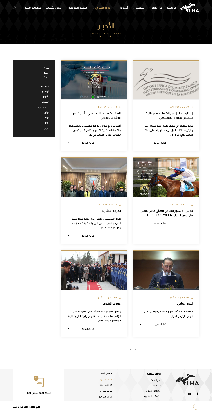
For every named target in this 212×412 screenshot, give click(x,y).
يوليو (46, 112)
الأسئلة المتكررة (152, 396)
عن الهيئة (156, 380)
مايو (47, 122)
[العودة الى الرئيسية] (189, 7)
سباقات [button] (139, 7)
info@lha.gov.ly (104, 379)
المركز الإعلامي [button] (103, 7)
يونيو (46, 117)
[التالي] (124, 350)
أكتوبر (46, 96)
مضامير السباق (153, 391)
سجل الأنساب (53, 7)
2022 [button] (46, 77)
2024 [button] (46, 68)
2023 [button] (46, 72)
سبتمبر (45, 101)
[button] (14, 7)
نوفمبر (45, 91)
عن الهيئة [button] (157, 7)
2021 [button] (46, 81)
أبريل (46, 128)
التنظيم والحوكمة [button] (78, 7)
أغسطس (43, 107)
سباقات (157, 385)
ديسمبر (45, 86)
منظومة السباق (32, 7)
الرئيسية (171, 7)
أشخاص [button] (123, 7)
